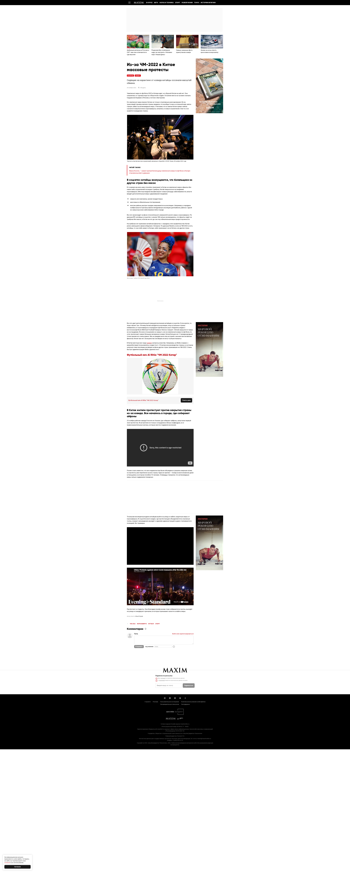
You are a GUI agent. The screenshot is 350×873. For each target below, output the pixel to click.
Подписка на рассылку (163, 676)
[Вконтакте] (170, 698)
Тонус (196, 2)
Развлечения (187, 2)
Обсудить (143, 87)
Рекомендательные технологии (169, 704)
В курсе (149, 2)
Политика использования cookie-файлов (193, 701)
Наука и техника (167, 2)
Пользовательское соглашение (169, 701)
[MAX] (165, 698)
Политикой (162, 680)
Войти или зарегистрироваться (183, 634)
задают (149, 343)
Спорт (177, 2)
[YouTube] (180, 698)
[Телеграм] (175, 698)
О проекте (148, 701)
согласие (163, 678)
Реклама (155, 701)
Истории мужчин (208, 2)
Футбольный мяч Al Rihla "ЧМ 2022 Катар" (152, 355)
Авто (156, 2)
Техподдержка (185, 704)
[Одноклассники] (185, 698)
